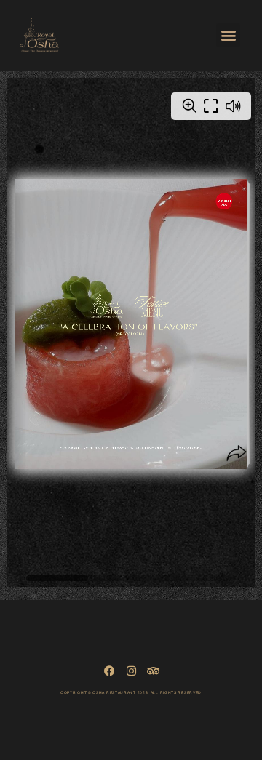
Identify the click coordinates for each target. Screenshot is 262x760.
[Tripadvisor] (153, 670)
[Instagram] (131, 670)
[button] (228, 35)
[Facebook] (109, 670)
